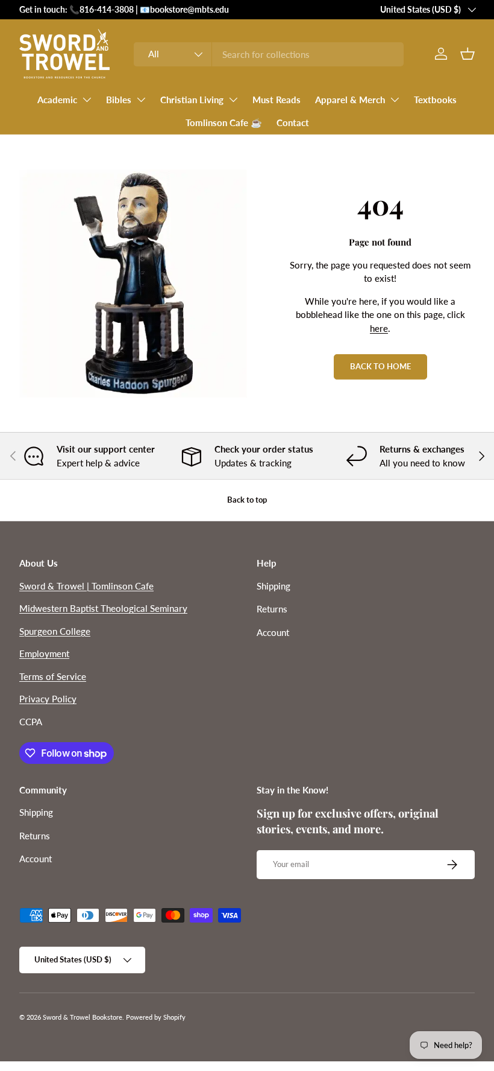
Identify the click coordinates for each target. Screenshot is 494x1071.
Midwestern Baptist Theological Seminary (103, 608)
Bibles (118, 99)
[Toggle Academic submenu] (87, 99)
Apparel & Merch (350, 99)
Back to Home (380, 366)
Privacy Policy (48, 698)
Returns (272, 608)
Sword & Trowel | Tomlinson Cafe (86, 585)
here (379, 328)
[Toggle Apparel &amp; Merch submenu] (394, 99)
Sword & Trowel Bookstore (82, 1017)
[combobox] (268, 54)
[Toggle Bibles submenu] (141, 99)
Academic (57, 99)
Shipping (273, 585)
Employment (44, 653)
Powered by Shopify (156, 1017)
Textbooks (435, 99)
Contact (293, 122)
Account (273, 632)
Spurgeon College (54, 631)
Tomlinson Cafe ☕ (224, 122)
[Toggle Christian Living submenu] (233, 99)
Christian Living (192, 99)
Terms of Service (52, 676)
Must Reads (276, 99)
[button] (467, 53)
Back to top (247, 499)
